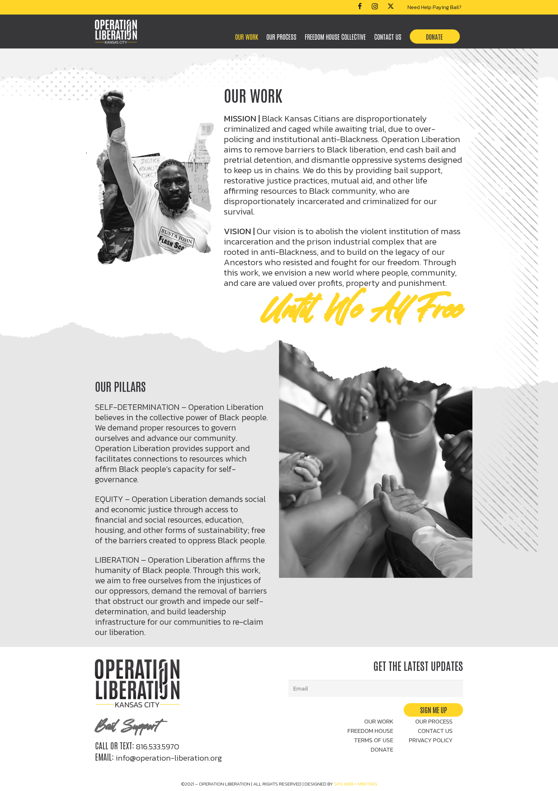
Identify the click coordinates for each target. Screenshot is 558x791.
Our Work (378, 721)
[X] (390, 6)
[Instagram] (374, 6)
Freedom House (370, 730)
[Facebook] (360, 6)
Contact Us (435, 730)
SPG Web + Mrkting (355, 783)
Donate (382, 749)
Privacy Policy (431, 740)
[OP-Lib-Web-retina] (116, 32)
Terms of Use (373, 740)
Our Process (434, 721)
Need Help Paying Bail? (434, 7)
